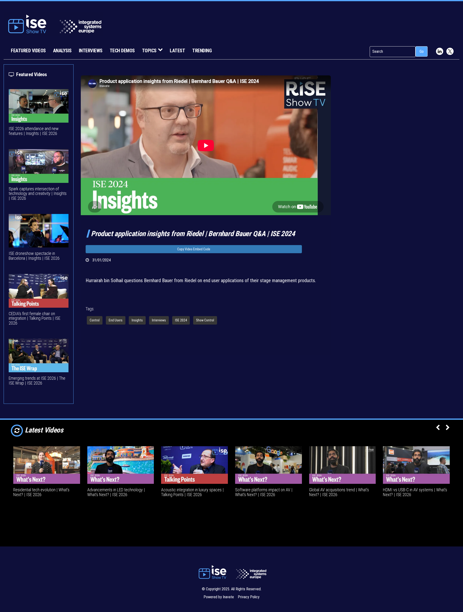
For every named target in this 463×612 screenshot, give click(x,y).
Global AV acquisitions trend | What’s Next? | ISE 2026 (339, 492)
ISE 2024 (181, 320)
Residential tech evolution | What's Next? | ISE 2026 (41, 492)
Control (95, 320)
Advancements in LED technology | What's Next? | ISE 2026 (116, 492)
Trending (202, 50)
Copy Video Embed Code (193, 249)
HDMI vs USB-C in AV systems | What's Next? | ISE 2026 (415, 492)
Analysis (62, 50)
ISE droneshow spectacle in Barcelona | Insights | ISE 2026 (34, 256)
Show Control (205, 320)
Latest (177, 50)
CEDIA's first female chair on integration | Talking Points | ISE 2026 (34, 318)
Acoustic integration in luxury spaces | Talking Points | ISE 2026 (192, 492)
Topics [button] (149, 50)
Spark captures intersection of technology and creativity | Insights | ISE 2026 (38, 193)
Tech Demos (122, 50)
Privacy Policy (248, 597)
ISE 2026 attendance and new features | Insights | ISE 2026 (34, 131)
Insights (137, 320)
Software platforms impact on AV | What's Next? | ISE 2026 (264, 492)
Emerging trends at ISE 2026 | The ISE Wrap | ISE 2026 (37, 381)
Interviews (90, 50)
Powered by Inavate (219, 597)
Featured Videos (28, 50)
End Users (116, 320)
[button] (438, 428)
